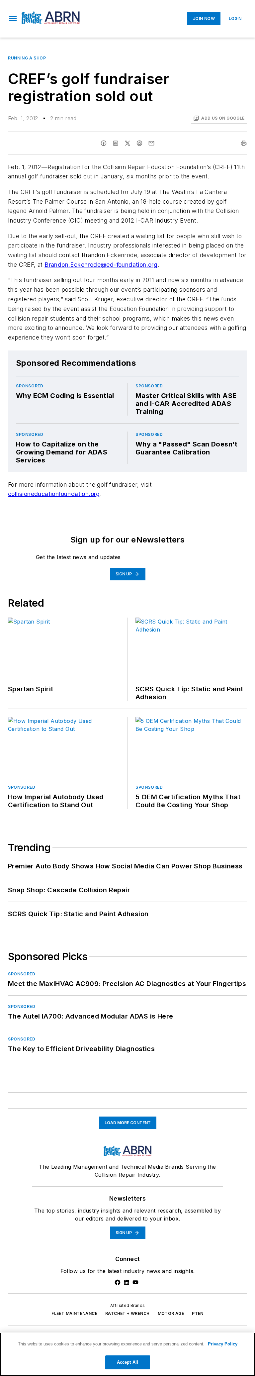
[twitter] (127, 143)
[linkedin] (115, 143)
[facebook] (103, 143)
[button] (13, 19)
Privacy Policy (222, 1343)
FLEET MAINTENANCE (74, 1313)
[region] (127, 1354)
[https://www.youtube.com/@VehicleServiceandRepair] (135, 1282)
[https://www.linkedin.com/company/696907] (126, 1282)
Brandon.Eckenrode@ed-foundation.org (100, 264)
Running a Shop (27, 57)
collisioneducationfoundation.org (54, 493)
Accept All (127, 1362)
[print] (243, 143)
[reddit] (139, 143)
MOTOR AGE (171, 1313)
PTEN (198, 1313)
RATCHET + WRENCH (127, 1313)
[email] (151, 143)
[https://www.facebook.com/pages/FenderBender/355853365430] (117, 1282)
